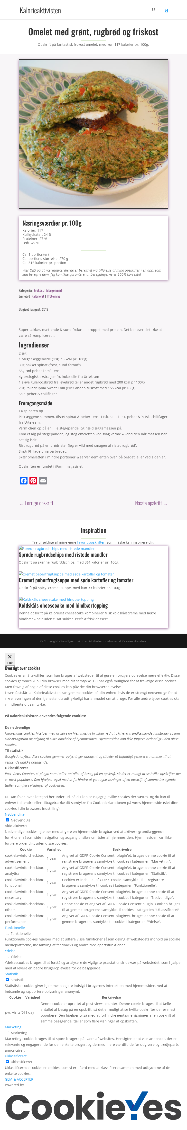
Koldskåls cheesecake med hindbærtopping (63, 605)
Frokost (39, 290)
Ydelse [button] (10, 950)
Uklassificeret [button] (16, 1056)
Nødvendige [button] (15, 814)
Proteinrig (53, 296)
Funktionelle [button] (15, 927)
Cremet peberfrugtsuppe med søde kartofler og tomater (76, 580)
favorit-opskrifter (91, 542)
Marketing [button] (13, 1027)
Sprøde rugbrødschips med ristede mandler (63, 554)
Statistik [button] (11, 974)
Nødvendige (20, 820)
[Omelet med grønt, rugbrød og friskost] (93, 207)
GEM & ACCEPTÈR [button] (19, 1079)
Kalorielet (38, 296)
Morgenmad (54, 290)
